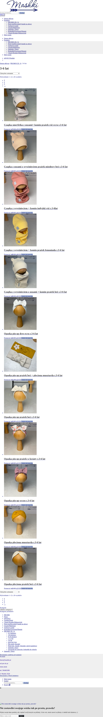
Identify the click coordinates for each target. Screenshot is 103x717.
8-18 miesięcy (12, 637)
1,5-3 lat (10, 638)
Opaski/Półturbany (14, 28)
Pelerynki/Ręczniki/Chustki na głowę (20, 24)
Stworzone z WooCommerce (9, 675)
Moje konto (7, 35)
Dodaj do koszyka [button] (27, 129)
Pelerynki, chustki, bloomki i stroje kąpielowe (22, 646)
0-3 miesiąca (12, 633)
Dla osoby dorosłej (14, 644)
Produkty (7, 20)
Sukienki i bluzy (13, 648)
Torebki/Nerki (8, 620)
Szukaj (22, 13)
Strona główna (8, 18)
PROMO (7, 615)
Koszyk (7, 685)
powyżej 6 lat (12, 642)
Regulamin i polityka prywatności (10, 655)
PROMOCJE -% (13, 22)
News (6, 617)
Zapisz (21, 716)
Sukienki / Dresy (13, 29)
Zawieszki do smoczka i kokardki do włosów (22, 649)
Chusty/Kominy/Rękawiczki (17, 33)
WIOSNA (7, 618)
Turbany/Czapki (13, 26)
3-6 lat (10, 640)
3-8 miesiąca (12, 635)
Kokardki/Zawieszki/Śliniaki (17, 31)
